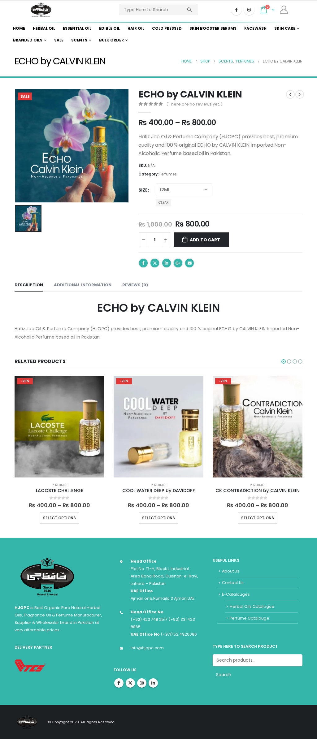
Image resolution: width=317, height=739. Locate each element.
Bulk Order (111, 40)
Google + (178, 263)
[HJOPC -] (40, 9)
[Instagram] (249, 9)
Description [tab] (29, 285)
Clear (163, 202)
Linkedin (153, 683)
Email (189, 263)
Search (223, 675)
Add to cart (205, 240)
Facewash (255, 28)
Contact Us (233, 582)
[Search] (189, 9)
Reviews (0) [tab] (135, 285)
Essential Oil (77, 28)
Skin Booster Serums (213, 28)
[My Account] (284, 10)
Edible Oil (109, 28)
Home (19, 28)
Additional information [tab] (82, 285)
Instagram (141, 683)
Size (143, 190)
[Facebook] (236, 9)
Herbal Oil (44, 28)
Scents (79, 40)
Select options (59, 518)
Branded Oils (27, 40)
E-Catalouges (236, 594)
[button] (283, 361)
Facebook (143, 263)
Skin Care (284, 28)
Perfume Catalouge (249, 618)
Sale (58, 40)
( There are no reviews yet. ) (194, 104)
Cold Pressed (167, 28)
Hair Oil (136, 28)
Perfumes (168, 174)
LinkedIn (167, 263)
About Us (230, 571)
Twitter (155, 263)
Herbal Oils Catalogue (252, 606)
